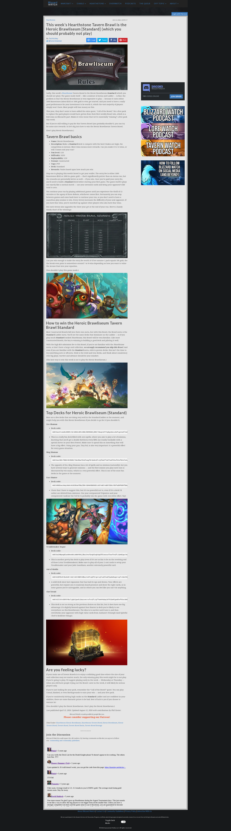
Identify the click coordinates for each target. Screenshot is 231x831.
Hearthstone (97, 4)
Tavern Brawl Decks (76, 725)
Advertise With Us (144, 811)
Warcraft (66, 4)
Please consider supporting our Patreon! (87, 717)
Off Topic (159, 4)
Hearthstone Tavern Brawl (91, 723)
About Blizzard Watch (86, 811)
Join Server (176, 96)
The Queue (144, 4)
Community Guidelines (115, 811)
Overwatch (115, 4)
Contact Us (100, 811)
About (173, 4)
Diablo (81, 4)
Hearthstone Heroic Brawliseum (68, 723)
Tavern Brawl (63, 725)
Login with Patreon (179, 14)
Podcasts (130, 4)
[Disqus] (87, 777)
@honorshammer (55, 41)
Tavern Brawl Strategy (93, 725)
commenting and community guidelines (64, 740)
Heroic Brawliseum (110, 723)
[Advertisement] (163, 34)
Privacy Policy (130, 811)
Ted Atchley (53, 38)
